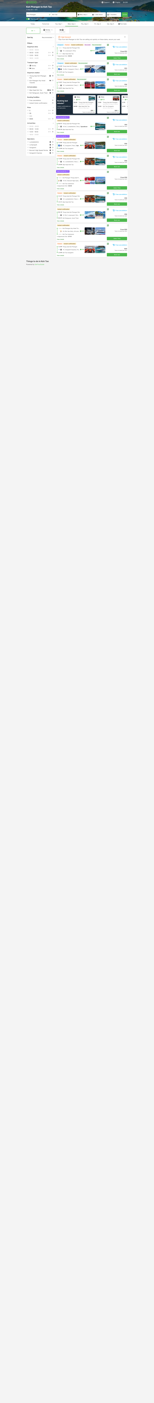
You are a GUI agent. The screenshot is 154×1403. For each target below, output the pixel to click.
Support (107, 2)
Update (125, 14)
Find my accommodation (38, 19)
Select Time (117, 58)
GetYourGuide (39, 264)
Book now (117, 74)
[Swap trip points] (50, 14)
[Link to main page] (31, 2)
